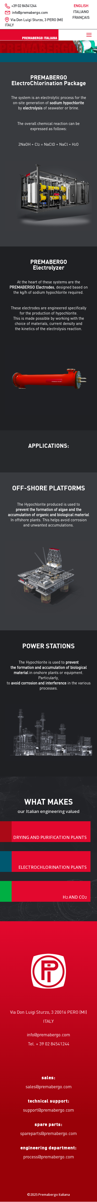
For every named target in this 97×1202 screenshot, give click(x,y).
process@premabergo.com (48, 1157)
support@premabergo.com (48, 1110)
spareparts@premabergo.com (48, 1134)
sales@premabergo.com (49, 1087)
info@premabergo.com (30, 13)
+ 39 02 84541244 (52, 1044)
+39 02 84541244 (23, 6)
